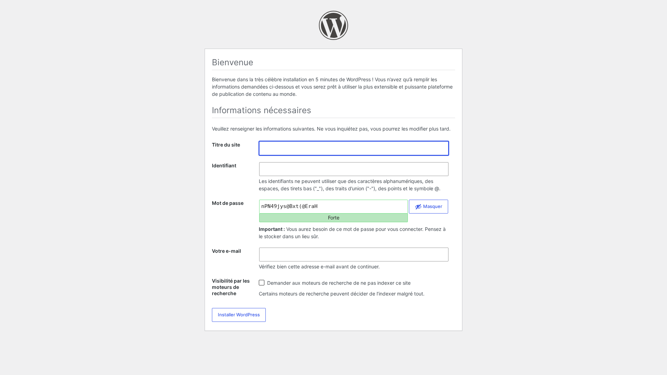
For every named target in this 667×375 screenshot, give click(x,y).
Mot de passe (228, 203)
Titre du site (226, 145)
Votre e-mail (226, 251)
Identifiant (224, 165)
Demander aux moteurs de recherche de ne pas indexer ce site (338, 283)
